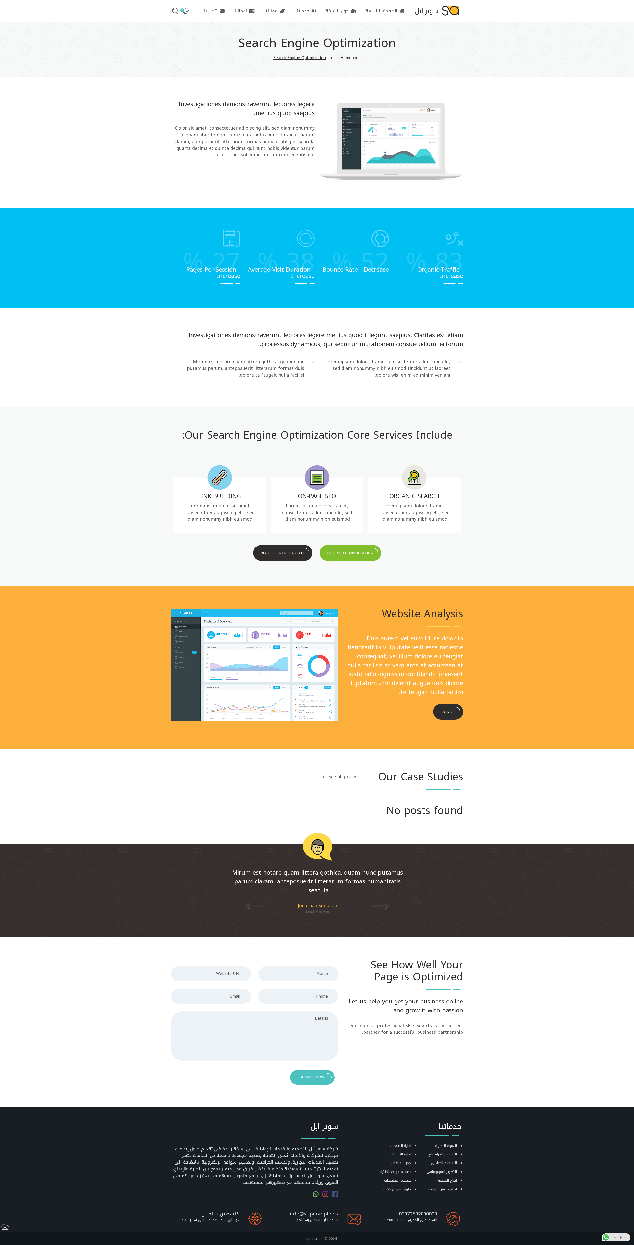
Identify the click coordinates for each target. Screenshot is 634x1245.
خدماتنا (302, 11)
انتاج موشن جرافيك (442, 1189)
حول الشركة (337, 11)
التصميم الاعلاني (444, 1163)
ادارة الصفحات (400, 1145)
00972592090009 (418, 1213)
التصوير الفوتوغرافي (442, 1171)
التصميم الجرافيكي (442, 1154)
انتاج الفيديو (447, 1180)
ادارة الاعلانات (400, 1154)
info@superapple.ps (314, 1213)
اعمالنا (241, 11)
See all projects (345, 776)
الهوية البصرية (446, 1145)
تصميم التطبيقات (397, 1180)
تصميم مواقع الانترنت (394, 1171)
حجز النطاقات (401, 1163)
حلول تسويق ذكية (397, 1189)
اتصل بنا (210, 11)
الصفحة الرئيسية (381, 11)
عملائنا (270, 11)
